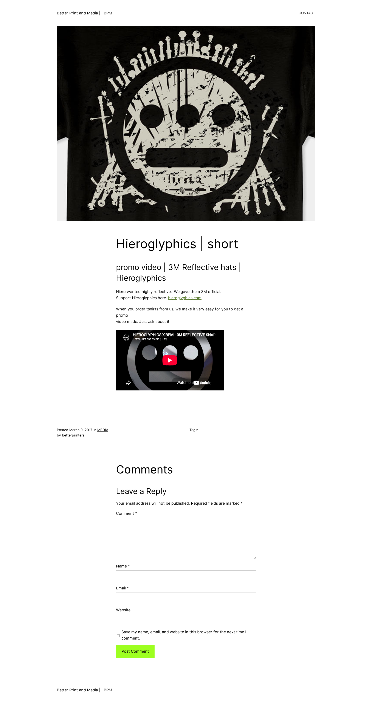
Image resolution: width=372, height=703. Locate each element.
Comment (126, 513)
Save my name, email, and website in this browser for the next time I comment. (183, 635)
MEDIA (102, 430)
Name (123, 566)
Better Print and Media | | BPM (84, 13)
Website (123, 610)
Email (122, 588)
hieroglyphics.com (185, 298)
